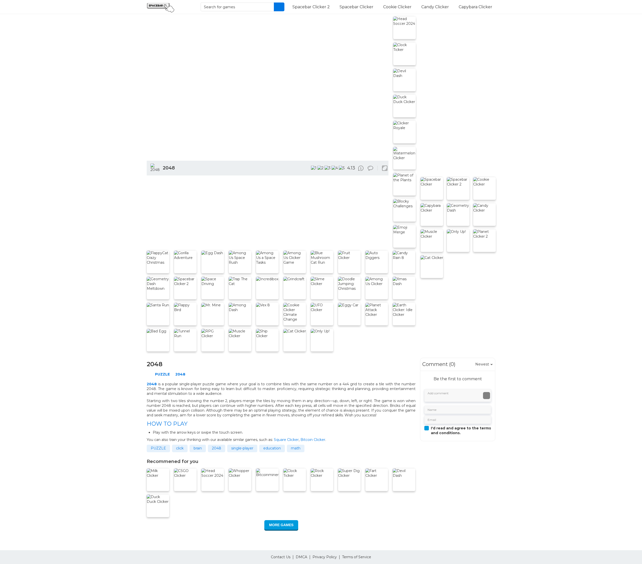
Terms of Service (356, 557)
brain (198, 448)
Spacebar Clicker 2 (311, 7)
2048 (216, 448)
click (180, 448)
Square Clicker (286, 439)
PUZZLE (158, 448)
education (272, 448)
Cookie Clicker (397, 7)
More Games (281, 525)
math (295, 448)
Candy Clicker (435, 7)
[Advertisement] (267, 214)
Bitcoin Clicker (312, 439)
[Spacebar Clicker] (169, 7)
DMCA (301, 557)
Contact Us (280, 557)
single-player (242, 448)
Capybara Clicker (475, 7)
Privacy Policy (324, 557)
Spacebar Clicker (356, 7)
